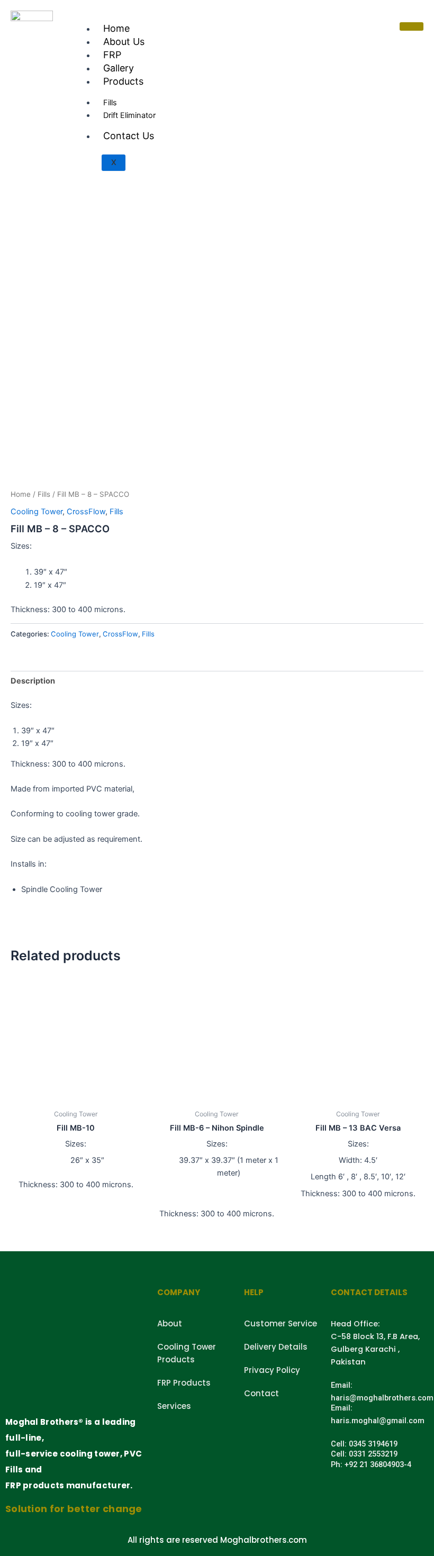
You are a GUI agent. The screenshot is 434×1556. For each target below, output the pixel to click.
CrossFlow (86, 511)
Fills (44, 494)
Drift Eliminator (129, 115)
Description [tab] (33, 681)
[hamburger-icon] (411, 26)
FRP (112, 54)
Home (116, 28)
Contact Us (128, 135)
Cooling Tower (36, 511)
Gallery (118, 68)
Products (123, 81)
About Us (123, 41)
